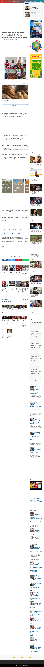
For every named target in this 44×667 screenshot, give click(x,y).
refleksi (39, 362)
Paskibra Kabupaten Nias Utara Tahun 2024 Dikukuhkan (12, 234)
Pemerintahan (33, 354)
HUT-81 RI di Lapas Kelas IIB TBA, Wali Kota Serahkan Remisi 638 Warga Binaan (36, 620)
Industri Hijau (36, 339)
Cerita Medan (38, 327)
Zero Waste (35, 380)
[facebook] (5, 260)
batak (35, 322)
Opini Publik (37, 352)
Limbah (35, 347)
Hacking (35, 336)
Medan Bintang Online (24, 665)
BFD (39, 324)
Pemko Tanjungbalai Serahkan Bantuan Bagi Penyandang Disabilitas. (35, 405)
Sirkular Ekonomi (33, 373)
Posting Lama (25, 299)
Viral (40, 1)
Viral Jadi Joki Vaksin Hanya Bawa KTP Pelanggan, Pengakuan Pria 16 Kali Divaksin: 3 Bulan (25, 291)
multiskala (37, 349)
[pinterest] (18, 260)
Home (14, 1)
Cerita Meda (33, 327)
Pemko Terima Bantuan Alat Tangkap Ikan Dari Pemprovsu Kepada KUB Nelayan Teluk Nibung (36, 578)
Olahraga (10, 3)
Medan (35, 1)
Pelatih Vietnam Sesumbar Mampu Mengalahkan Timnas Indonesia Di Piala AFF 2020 (4, 275)
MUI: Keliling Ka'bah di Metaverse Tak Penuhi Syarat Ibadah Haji (11, 274)
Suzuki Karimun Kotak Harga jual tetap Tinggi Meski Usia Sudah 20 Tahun (12, 289)
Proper (40, 358)
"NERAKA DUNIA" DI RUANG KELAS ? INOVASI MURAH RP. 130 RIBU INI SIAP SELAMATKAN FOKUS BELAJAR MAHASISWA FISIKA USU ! (13, 226)
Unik (35, 378)
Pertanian (32, 358)
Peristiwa (32, 356)
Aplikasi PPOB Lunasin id (36, 507)
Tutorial (32, 378)
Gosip (32, 336)
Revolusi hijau (37, 367)
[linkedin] (26, 658)
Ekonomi (32, 331)
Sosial (32, 375)
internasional (33, 341)
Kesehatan (32, 345)
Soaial (38, 373)
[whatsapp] (25, 260)
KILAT (37, 345)
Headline (39, 336)
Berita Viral (36, 324)
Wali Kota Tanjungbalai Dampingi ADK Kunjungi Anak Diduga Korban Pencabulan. (35, 421)
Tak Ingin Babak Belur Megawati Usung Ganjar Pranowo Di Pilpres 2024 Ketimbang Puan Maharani (19, 275)
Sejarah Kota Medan (34, 371)
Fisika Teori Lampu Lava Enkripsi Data (36, 334)
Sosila (35, 375)
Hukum (15, 3)
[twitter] (11, 260)
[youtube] (30, 658)
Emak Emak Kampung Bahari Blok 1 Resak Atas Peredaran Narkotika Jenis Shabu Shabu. (36, 605)
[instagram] (18, 658)
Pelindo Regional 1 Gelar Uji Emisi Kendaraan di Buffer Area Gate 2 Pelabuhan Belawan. (35, 648)
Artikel (32, 322)
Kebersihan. (33, 343)
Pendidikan (20, 3)
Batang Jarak (39, 322)
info (40, 339)
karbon (40, 341)
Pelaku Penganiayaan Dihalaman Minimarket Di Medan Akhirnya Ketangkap (18, 291)
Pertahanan (37, 356)
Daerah (32, 329)
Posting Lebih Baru (5, 299)
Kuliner (32, 347)
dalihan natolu (36, 329)
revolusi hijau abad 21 (34, 369)
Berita (32, 324)
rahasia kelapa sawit (34, 360)
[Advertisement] (22, 11)
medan (39, 347)
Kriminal (4, 3)
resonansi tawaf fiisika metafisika (36, 365)
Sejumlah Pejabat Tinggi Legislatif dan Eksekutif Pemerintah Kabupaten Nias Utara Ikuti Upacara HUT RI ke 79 (13, 230)
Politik (36, 358)
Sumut (31, 1)
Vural (31, 380)
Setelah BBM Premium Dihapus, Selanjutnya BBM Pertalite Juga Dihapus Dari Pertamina (5, 291)
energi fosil (36, 331)
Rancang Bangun (33, 362)
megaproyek (33, 349)
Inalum (32, 339)
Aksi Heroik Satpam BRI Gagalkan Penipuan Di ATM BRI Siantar (25, 274)
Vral (40, 378)
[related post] (5, 268)
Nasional (26, 1)
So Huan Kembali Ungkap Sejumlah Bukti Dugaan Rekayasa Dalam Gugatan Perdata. (36, 613)
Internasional (19, 1)
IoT (36, 341)
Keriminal (37, 343)
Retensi (32, 367)
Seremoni (40, 371)
